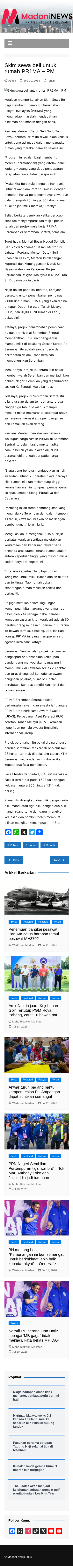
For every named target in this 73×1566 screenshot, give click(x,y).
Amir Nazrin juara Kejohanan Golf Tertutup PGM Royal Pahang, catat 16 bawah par (33, 1010)
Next (57, 860)
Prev (16, 860)
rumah (50, 845)
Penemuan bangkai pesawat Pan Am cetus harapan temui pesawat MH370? (34, 934)
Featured (28, 921)
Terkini (51, 80)
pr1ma (14, 845)
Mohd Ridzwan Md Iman (27, 1021)
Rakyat (42, 998)
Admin (12, 80)
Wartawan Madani (23, 945)
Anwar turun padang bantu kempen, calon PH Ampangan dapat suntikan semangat (34, 1092)
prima (32, 845)
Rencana (43, 921)
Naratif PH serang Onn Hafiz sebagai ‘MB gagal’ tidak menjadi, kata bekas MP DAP (34, 1335)
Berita (14, 921)
